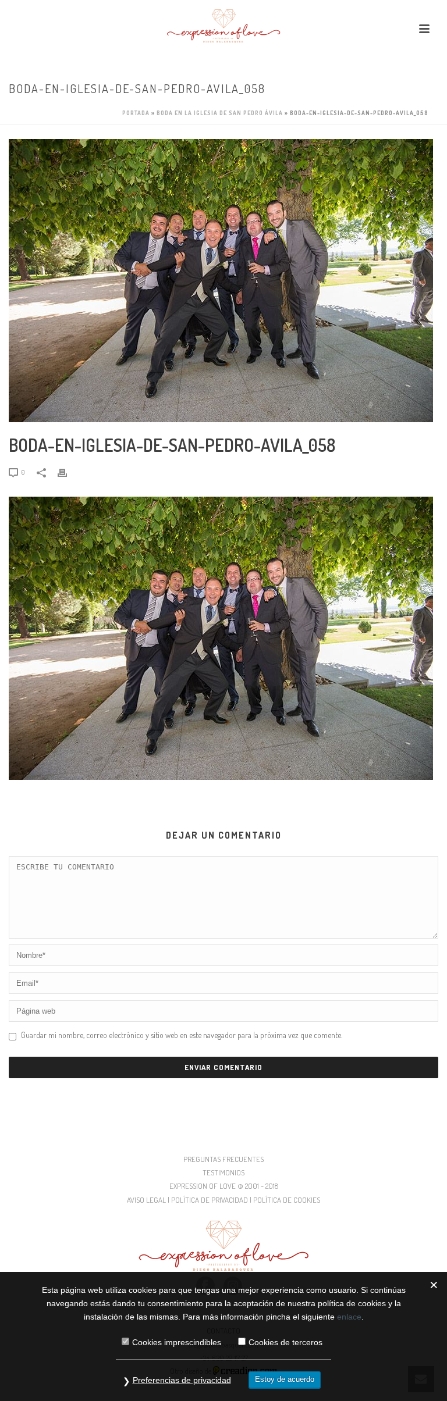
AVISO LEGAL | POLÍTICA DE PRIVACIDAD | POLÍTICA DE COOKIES (223, 1199)
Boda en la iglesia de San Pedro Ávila (220, 112)
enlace (349, 1316)
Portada (136, 112)
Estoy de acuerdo (284, 1379)
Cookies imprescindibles (176, 1342)
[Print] (68, 471)
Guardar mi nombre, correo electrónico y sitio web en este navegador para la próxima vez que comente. (181, 1035)
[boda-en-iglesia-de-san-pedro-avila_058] (223, 280)
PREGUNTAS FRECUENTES (223, 1159)
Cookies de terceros (285, 1342)
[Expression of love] (223, 26)
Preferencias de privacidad (182, 1380)
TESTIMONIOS (223, 1172)
